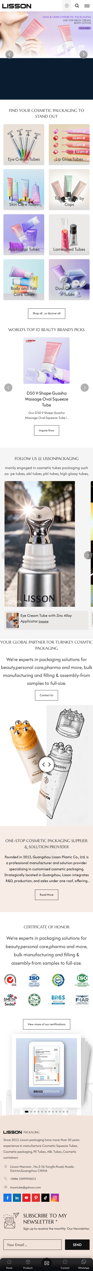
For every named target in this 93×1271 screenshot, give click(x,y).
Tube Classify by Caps (69, 201)
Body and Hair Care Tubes (24, 291)
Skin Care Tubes (24, 204)
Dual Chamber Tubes (69, 291)
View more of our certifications (46, 1024)
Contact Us (46, 695)
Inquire (44, 621)
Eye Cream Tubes (24, 159)
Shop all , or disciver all (46, 313)
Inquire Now (46, 89)
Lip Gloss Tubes (69, 159)
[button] (9, 54)
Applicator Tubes (24, 249)
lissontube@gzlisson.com (25, 1187)
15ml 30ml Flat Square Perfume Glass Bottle (47, 396)
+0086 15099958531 (23, 1179)
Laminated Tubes (69, 249)
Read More (46, 894)
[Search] (77, 5)
